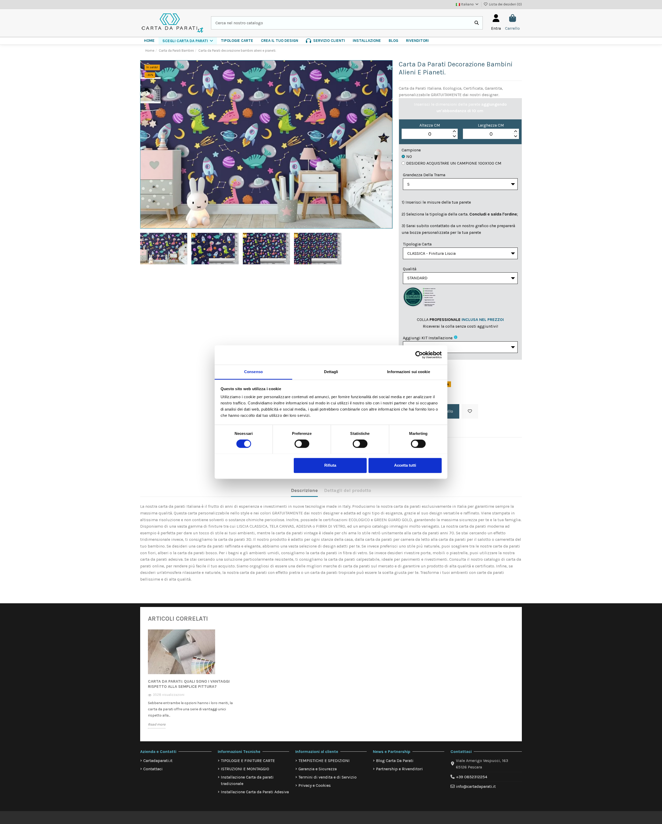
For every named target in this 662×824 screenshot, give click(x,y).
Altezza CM (429, 125)
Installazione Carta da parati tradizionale (247, 780)
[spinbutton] (429, 134)
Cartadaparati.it (157, 760)
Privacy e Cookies (314, 785)
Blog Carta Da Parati (394, 760)
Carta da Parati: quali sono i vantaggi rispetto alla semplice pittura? (189, 684)
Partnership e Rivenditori (399, 768)
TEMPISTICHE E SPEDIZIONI (324, 760)
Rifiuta (330, 465)
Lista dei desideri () (505, 4)
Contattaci (153, 768)
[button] (188, 40)
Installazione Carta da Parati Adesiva (255, 791)
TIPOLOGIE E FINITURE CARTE (248, 760)
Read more (157, 724)
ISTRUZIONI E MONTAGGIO (245, 768)
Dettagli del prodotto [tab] (347, 490)
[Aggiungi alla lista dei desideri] (470, 411)
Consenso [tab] (253, 371)
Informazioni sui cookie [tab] (408, 371)
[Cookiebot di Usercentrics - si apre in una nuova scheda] (419, 355)
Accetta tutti (405, 465)
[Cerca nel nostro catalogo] (476, 23)
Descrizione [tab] (304, 490)
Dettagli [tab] (331, 371)
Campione (411, 150)
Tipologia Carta (417, 244)
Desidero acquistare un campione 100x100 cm (453, 163)
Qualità (409, 268)
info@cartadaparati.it (476, 786)
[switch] (302, 444)
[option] (191, 682)
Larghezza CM (491, 125)
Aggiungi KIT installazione (428, 337)
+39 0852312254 (471, 776)
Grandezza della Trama (424, 174)
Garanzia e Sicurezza (317, 768)
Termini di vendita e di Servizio (327, 777)
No (409, 156)
